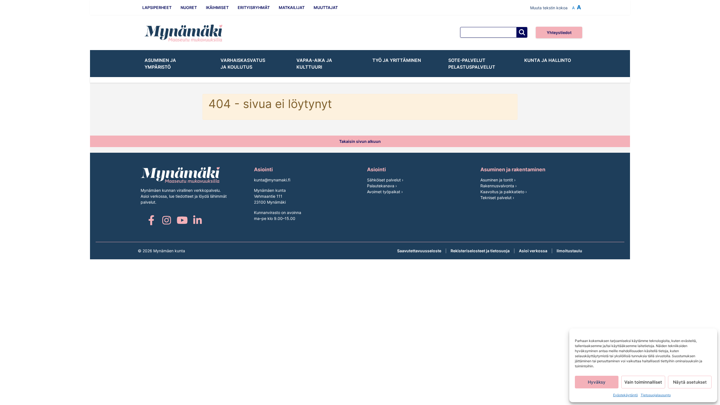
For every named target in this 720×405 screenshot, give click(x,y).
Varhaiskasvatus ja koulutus (242, 63)
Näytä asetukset (690, 382)
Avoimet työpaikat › (385, 191)
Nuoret (189, 7)
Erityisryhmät (254, 7)
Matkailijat (292, 7)
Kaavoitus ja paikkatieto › (503, 191)
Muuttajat (326, 7)
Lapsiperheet (157, 7)
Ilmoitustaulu (569, 250)
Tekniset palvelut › (497, 197)
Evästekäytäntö (625, 395)
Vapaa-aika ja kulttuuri (314, 63)
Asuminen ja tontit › (498, 179)
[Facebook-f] (151, 220)
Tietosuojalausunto (656, 395)
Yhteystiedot (559, 32)
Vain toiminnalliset (643, 382)
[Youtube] (182, 220)
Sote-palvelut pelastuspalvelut (471, 63)
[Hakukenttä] (488, 32)
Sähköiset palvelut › (385, 179)
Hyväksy (597, 382)
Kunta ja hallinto (547, 60)
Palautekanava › (382, 185)
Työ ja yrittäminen (396, 60)
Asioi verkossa (533, 250)
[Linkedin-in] (197, 220)
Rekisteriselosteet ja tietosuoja (480, 250)
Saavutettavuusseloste (419, 250)
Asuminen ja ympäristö (160, 63)
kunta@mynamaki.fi (272, 179)
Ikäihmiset (217, 7)
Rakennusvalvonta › (498, 185)
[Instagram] (166, 220)
